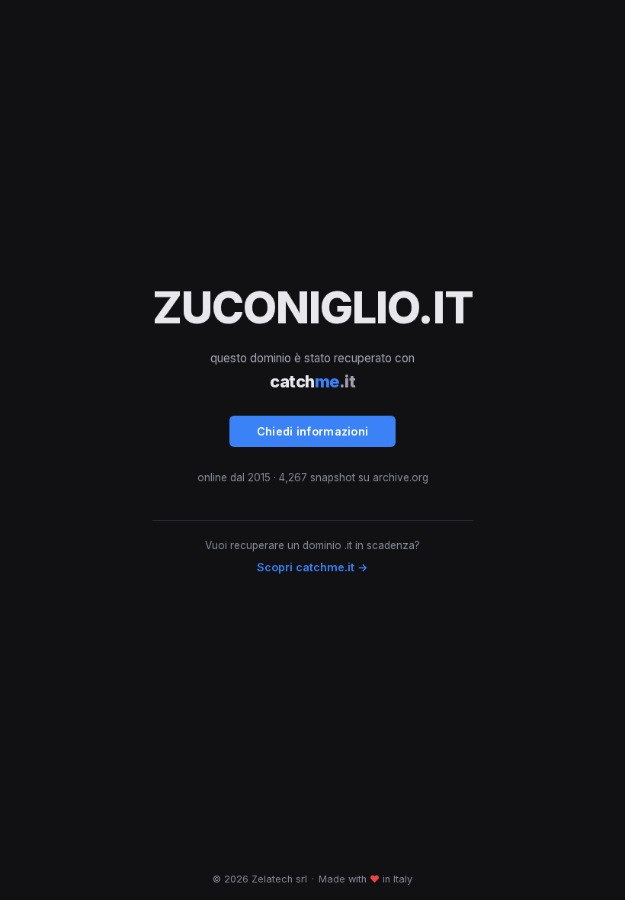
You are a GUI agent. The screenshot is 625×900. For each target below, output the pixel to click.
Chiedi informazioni (313, 431)
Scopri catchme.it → (312, 567)
